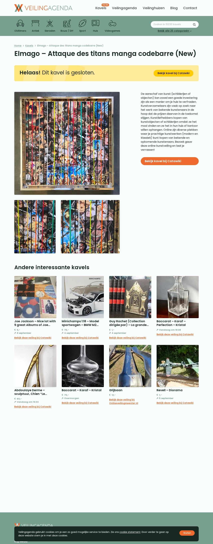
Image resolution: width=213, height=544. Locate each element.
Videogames (112, 30)
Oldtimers (20, 30)
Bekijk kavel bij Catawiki (174, 73)
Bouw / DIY (67, 30)
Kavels (29, 45)
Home (17, 45)
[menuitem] (101, 7)
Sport (82, 30)
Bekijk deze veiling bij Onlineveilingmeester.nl (123, 401)
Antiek (35, 30)
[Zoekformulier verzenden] (194, 24)
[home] (43, 8)
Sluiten (187, 533)
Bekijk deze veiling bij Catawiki (32, 337)
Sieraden (50, 30)
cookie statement (129, 532)
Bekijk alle (173, 30)
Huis (95, 30)
